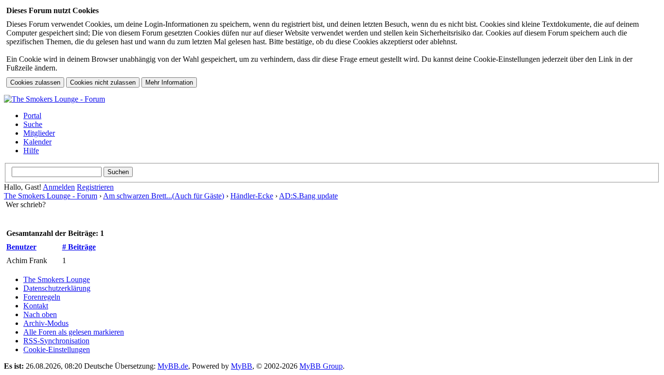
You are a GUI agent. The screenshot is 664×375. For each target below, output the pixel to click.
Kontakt (35, 306)
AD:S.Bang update (308, 196)
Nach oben (40, 314)
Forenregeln (41, 297)
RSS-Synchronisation (56, 341)
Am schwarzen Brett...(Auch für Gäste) (163, 196)
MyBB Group (321, 366)
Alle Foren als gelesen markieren (73, 332)
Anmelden (59, 187)
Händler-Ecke (251, 196)
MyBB (241, 366)
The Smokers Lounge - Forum (50, 196)
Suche (32, 124)
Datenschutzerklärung (56, 288)
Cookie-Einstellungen (56, 349)
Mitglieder (39, 133)
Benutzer (21, 247)
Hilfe (31, 150)
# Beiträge (79, 247)
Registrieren (95, 187)
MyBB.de (172, 366)
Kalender (37, 142)
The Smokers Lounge (56, 279)
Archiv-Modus (46, 323)
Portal (32, 115)
